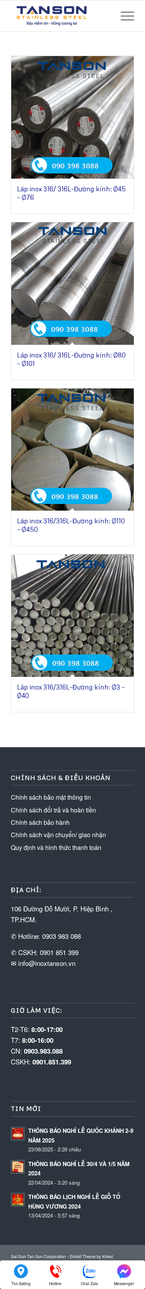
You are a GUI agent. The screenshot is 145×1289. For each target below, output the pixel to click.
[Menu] (123, 15)
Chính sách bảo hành (40, 822)
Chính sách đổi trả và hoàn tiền (53, 809)
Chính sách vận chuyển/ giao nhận (58, 834)
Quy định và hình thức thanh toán (56, 847)
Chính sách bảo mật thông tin (51, 797)
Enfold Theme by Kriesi (91, 1256)
